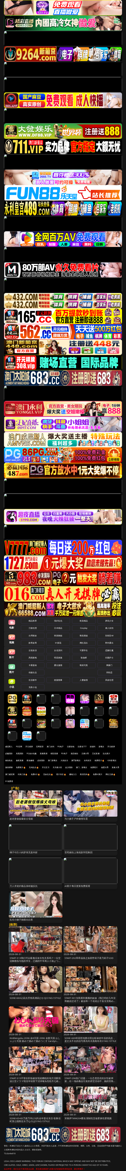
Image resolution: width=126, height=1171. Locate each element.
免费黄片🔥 (21, 767)
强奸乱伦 (58, 620)
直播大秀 (115, 767)
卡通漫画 (33, 665)
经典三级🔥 (23, 774)
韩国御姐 (58, 635)
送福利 (92, 746)
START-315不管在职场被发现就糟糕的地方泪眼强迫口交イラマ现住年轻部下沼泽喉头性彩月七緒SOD (35, 1081)
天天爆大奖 (57, 767)
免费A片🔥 (35, 774)
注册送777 (82, 746)
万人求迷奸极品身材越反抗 (24, 885)
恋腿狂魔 (109, 650)
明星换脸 (58, 657)
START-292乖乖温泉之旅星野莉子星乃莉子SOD (89, 958)
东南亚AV (109, 635)
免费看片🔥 (99, 760)
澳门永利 (50, 746)
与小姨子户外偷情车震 (76, 818)
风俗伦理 (109, 680)
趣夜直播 (20, 760)
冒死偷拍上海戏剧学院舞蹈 (79, 852)
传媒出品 (33, 672)
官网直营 (40, 746)
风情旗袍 (33, 657)
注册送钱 (71, 746)
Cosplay (83, 628)
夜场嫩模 (30, 760)
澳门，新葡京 (81, 767)
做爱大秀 (105, 767)
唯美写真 (84, 665)
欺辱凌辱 (33, 642)
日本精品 (58, 628)
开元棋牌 (29, 746)
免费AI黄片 (97, 774)
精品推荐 (33, 620)
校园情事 (58, 680)
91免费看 (9, 781)
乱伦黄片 (106, 753)
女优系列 (58, 650)
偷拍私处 (9, 760)
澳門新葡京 (76, 760)
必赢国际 (9, 753)
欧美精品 (84, 620)
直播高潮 (43, 753)
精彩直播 (54, 753)
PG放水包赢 (32, 753)
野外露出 (109, 642)
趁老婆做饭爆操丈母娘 (21, 818)
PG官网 (19, 746)
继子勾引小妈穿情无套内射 (24, 852)
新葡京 (101, 746)
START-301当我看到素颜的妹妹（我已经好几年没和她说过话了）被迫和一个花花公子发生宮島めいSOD (90, 1000)
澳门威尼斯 (10, 774)
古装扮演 (33, 650)
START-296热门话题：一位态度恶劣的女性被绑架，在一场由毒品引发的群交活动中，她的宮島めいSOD (90, 1081)
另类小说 (33, 687)
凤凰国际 (20, 753)
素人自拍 (109, 628)
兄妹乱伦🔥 (48, 774)
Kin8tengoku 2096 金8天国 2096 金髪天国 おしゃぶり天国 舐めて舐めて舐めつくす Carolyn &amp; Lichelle (35, 1040)
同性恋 (109, 672)
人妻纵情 (84, 680)
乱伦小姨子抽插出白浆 (21, 919)
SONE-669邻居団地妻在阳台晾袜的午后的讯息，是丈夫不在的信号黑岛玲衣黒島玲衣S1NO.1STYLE (90, 1039)
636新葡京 (112, 760)
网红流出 (84, 642)
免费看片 (94, 767)
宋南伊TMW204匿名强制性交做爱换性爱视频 (88, 1118)
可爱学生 (84, 650)
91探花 (58, 642)
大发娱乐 (64, 760)
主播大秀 (85, 753)
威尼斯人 (9, 746)
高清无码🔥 (85, 774)
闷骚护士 (109, 657)
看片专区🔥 (61, 774)
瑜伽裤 (84, 657)
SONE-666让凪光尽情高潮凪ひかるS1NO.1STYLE (35, 997)
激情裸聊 (9, 767)
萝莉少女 (109, 620)
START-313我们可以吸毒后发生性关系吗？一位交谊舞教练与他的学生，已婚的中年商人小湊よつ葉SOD (35, 960)
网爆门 (109, 665)
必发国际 (41, 760)
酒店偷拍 (74, 753)
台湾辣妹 (33, 635)
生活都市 (33, 680)
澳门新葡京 (52, 760)
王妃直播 (96, 753)
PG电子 (60, 746)
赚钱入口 (73, 774)
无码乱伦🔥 (34, 767)
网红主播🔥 (110, 774)
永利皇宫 (87, 760)
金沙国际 (69, 767)
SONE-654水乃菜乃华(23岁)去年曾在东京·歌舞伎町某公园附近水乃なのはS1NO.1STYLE (35, 1120)
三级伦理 (33, 628)
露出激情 (58, 665)
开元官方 (45, 767)
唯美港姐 (84, 635)
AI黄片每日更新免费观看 (77, 885)
